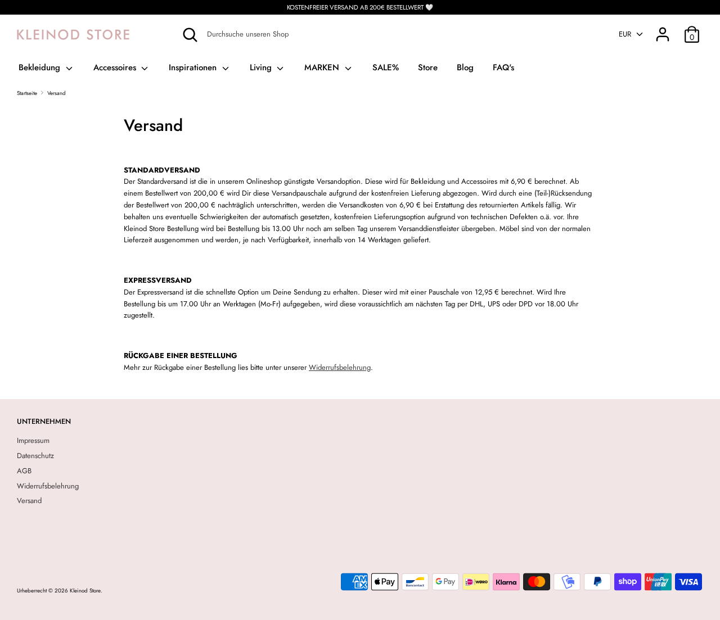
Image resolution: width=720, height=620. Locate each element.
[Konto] (662, 28)
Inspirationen (194, 67)
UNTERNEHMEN (44, 421)
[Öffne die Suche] (190, 35)
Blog (465, 67)
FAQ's (503, 67)
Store (428, 67)
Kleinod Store (85, 591)
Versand (29, 500)
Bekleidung (41, 67)
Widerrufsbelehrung (340, 367)
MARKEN (323, 67)
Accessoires (116, 67)
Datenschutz (35, 455)
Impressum (33, 440)
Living (262, 67)
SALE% (385, 67)
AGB (24, 470)
